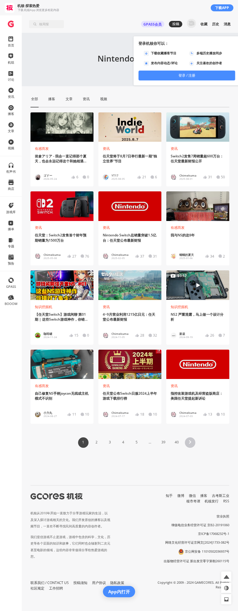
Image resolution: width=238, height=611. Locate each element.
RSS (226, 501)
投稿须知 (80, 582)
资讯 (106, 148)
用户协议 (99, 582)
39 (163, 442)
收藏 (204, 23)
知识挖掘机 (43, 306)
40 (177, 442)
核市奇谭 (193, 501)
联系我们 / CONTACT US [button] (49, 582)
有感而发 (42, 148)
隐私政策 (117, 582)
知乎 (169, 495)
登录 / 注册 (186, 75)
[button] (190, 442)
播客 (203, 495)
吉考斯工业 (220, 495)
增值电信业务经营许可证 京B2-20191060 (200, 525)
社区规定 (37, 588)
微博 (180, 495)
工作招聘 (56, 588)
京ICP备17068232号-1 (213, 534)
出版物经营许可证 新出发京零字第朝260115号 (196, 561)
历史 (215, 23)
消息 (227, 23)
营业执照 (223, 516)
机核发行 (212, 501)
